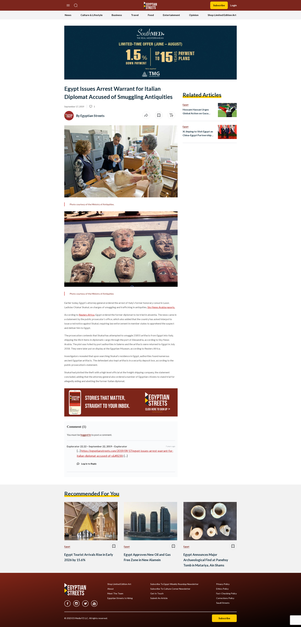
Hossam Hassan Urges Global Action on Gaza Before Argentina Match (197, 111)
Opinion (193, 14)
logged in (85, 434)
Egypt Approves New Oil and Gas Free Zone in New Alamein (147, 557)
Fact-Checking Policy (226, 593)
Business (117, 14)
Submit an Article (159, 598)
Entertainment (171, 14)
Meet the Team (115, 593)
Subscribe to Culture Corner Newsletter (170, 589)
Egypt (186, 104)
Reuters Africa (86, 314)
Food (151, 14)
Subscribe (219, 5)
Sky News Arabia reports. (161, 307)
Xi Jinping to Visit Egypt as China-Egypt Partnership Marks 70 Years (198, 133)
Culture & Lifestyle (92, 14)
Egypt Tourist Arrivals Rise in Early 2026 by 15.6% (88, 557)
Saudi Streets (223, 603)
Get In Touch (157, 593)
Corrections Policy (225, 598)
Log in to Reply (88, 463)
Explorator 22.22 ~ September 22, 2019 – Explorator (97, 446)
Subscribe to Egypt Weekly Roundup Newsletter (174, 584)
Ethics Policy (222, 589)
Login (233, 5)
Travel (135, 14)
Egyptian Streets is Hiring (120, 598)
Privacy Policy (223, 584)
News (68, 14)
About (110, 589)
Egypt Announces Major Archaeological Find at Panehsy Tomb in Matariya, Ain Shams (205, 560)
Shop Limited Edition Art (222, 14)
